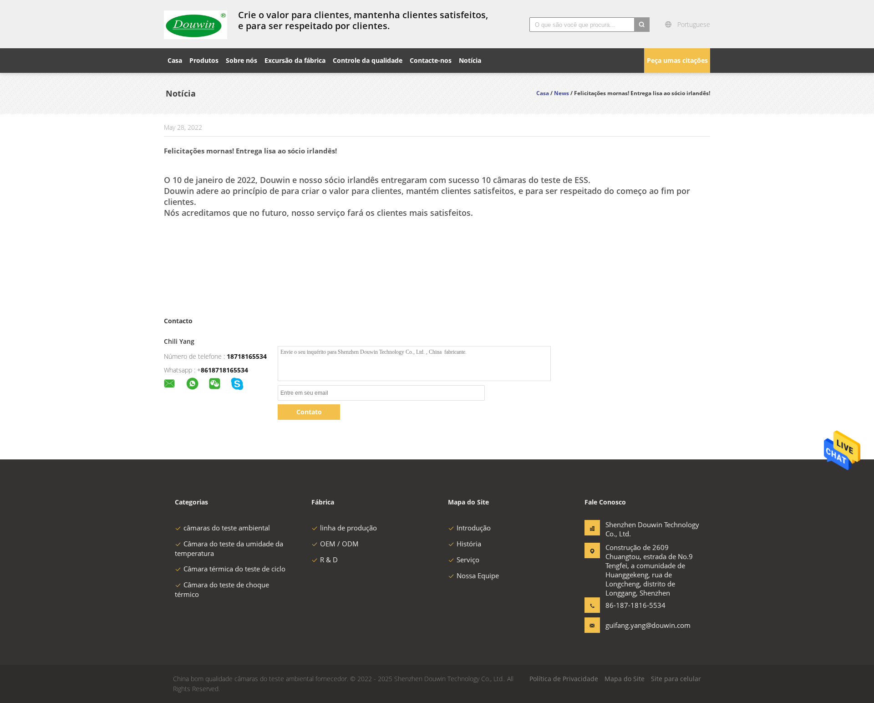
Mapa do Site (625, 678)
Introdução (474, 527)
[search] (642, 24)
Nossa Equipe (478, 575)
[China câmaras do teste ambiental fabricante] (195, 24)
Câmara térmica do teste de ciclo (234, 568)
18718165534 (247, 356)
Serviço (468, 559)
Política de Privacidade (563, 678)
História (469, 543)
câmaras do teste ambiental (226, 527)
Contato (309, 412)
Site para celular (676, 678)
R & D (329, 559)
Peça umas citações (677, 60)
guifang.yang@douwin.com (634, 625)
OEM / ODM (339, 543)
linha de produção (348, 527)
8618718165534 (224, 370)
